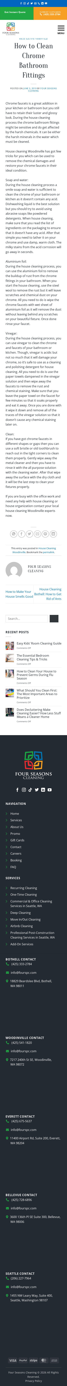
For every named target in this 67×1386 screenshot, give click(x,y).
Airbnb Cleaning (21, 926)
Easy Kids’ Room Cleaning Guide (39, 643)
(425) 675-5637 (21, 1121)
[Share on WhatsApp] (13, 534)
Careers (15, 853)
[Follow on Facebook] (21, 3)
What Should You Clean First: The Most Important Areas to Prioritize (37, 694)
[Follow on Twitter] (32, 3)
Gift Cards (17, 840)
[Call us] (39, 3)
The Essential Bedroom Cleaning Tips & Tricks (33, 657)
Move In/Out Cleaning (25, 919)
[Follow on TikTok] (28, 3)
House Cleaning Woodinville (33, 39)
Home (14, 814)
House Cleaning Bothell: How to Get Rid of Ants (47, 594)
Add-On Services (21, 944)
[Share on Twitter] (29, 534)
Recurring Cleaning (23, 888)
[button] (61, 29)
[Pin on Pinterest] (45, 534)
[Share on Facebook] (21, 534)
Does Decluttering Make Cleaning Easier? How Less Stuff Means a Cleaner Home (39, 713)
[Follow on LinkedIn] (42, 3)
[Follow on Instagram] (24, 3)
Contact (15, 847)
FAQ (13, 867)
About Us (16, 827)
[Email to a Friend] (37, 534)
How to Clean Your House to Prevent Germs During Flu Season (36, 675)
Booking (16, 860)
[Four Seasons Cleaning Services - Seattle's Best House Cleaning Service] (27, 29)
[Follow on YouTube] (46, 3)
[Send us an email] (35, 3)
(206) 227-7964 (21, 1278)
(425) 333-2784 (51, 14)
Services (16, 820)
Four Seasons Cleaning (42, 89)
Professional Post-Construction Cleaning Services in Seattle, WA (32, 935)
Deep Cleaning (20, 913)
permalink (48, 552)
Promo (15, 834)
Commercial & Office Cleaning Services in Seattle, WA (31, 903)
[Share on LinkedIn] (53, 534)
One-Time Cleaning (23, 894)
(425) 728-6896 (21, 1200)
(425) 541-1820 (21, 1043)
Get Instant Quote (15, 12)
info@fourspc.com (23, 973)
